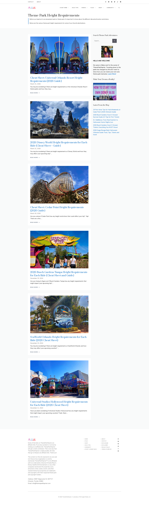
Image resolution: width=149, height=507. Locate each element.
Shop (86, 443)
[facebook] (108, 1)
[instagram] (120, 1)
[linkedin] (105, 1)
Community (88, 447)
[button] (119, 7)
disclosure (105, 443)
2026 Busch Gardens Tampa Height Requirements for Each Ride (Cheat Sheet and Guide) (58, 274)
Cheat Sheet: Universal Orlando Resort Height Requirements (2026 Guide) (56, 79)
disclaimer (105, 445)
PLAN (92, 7)
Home (86, 439)
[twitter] (117, 1)
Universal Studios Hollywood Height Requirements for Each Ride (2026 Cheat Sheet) (59, 403)
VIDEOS (83, 7)
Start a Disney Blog (91, 449)
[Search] (114, 41)
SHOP (100, 7)
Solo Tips (88, 445)
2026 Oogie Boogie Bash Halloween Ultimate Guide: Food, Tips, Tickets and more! (106, 132)
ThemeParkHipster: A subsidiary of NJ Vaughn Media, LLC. (76, 497)
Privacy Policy (106, 447)
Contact (31, 1)
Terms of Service (106, 449)
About (39, 1)
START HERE (63, 7)
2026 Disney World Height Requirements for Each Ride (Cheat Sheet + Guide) (58, 144)
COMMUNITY (110, 7)
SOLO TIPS (75, 7)
